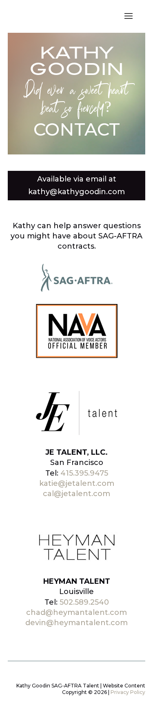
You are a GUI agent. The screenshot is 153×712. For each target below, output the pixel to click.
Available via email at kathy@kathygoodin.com (76, 185)
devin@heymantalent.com (76, 622)
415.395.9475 (84, 473)
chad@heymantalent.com (76, 612)
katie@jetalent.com (76, 483)
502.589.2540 (84, 602)
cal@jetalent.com (76, 493)
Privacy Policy (128, 692)
